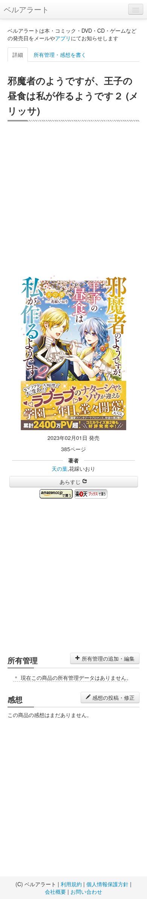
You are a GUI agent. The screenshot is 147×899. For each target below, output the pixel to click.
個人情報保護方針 (107, 884)
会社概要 (55, 891)
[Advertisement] (73, 198)
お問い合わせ (86, 891)
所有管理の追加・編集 (107, 658)
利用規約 (71, 884)
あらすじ (71, 481)
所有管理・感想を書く (60, 54)
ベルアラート (26, 9)
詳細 (17, 54)
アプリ (63, 38)
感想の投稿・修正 (113, 697)
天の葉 (59, 468)
